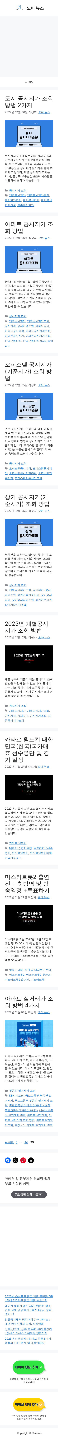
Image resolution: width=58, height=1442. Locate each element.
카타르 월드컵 (17, 843)
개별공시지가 (17, 195)
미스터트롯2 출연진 (17, 979)
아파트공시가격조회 (38, 331)
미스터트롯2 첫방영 (38, 974)
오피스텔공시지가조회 (23, 473)
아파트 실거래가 (37, 1115)
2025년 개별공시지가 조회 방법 (26, 627)
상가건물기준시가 (28, 595)
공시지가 (38, 590)
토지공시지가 (31, 200)
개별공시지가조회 (38, 195)
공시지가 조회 (17, 190)
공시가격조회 (25, 326)
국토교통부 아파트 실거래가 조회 (29, 1105)
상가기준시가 (43, 600)
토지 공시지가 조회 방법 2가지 (29, 101)
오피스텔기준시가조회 (28, 478)
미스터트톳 (37, 979)
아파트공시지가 (14, 335)
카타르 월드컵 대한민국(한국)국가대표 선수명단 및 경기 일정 (29, 749)
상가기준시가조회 (16, 604)
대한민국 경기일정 (20, 848)
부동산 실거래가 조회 (22, 1090)
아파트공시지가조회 (38, 335)
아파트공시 (42, 326)
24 (26, 1142)
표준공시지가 (25, 205)
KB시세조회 (16, 1095)
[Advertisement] (29, 47)
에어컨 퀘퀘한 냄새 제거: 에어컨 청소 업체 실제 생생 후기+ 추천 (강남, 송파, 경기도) (28, 1310)
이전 (9, 1142)
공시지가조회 (13, 200)
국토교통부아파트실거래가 (21, 1110)
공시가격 (10, 326)
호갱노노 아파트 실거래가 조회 (34, 1125)
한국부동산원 (13, 340)
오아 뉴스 (35, 8)
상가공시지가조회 (23, 600)
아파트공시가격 (14, 331)
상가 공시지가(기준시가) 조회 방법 (27, 500)
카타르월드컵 (20, 853)
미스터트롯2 (16, 974)
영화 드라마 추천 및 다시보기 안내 (30, 969)
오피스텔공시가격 (20, 468)
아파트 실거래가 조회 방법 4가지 (29, 1002)
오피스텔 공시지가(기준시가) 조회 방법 (28, 371)
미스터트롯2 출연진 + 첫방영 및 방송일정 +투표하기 (27, 883)
